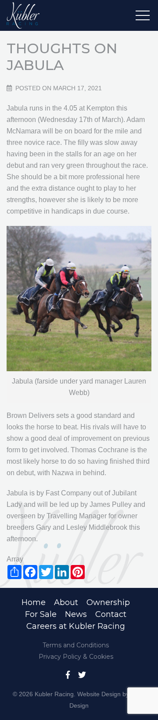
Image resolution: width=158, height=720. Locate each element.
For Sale (41, 614)
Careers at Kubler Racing (75, 626)
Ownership (108, 602)
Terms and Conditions (76, 645)
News (76, 614)
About (66, 602)
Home (34, 602)
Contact (110, 614)
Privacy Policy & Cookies (76, 657)
